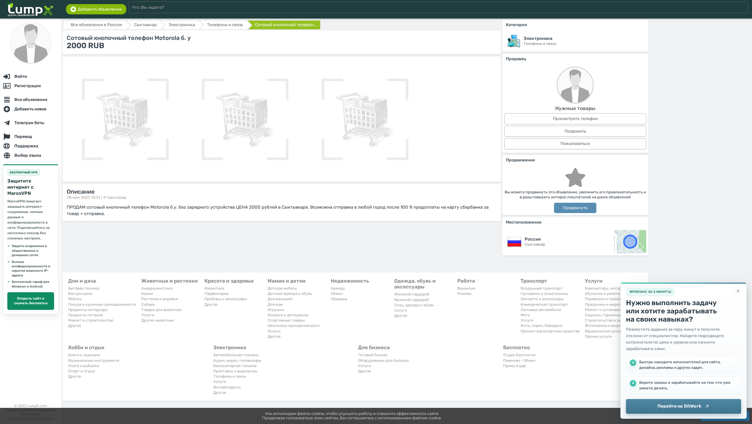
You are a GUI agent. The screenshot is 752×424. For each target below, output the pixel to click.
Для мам (275, 304)
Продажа (339, 299)
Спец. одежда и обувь (414, 305)
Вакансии (466, 288)
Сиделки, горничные (604, 315)
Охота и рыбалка (83, 366)
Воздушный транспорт (542, 288)
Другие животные (157, 320)
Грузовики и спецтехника (544, 293)
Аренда (338, 288)
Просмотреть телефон (575, 118)
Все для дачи (80, 293)
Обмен (337, 293)
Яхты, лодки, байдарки (542, 325)
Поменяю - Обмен (519, 360)
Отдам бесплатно (519, 355)
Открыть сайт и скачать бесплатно (31, 300)
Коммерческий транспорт (544, 304)
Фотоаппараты (227, 387)
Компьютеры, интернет (606, 288)
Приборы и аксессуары (225, 299)
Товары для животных (161, 310)
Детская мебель (282, 288)
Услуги (147, 315)
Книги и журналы (84, 355)
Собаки (148, 304)
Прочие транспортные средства (550, 331)
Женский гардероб (411, 294)
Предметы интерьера (88, 310)
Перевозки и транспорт (606, 299)
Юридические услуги (604, 331)
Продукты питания (85, 315)
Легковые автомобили (541, 310)
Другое (74, 325)
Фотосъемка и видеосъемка (610, 325)
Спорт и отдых (81, 371)
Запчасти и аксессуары (542, 299)
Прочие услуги (598, 336)
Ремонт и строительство (90, 320)
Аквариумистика (156, 288)
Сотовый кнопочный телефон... (286, 24)
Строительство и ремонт (608, 320)
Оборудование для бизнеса (383, 360)
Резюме (464, 293)
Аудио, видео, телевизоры (237, 360)
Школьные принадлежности (294, 325)
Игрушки (276, 310)
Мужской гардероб (411, 300)
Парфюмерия (216, 293)
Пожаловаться (575, 143)
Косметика (214, 288)
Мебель (75, 299)
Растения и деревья (159, 299)
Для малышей (280, 299)
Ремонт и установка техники (611, 310)
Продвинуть (575, 207)
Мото (525, 315)
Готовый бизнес (372, 355)
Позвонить (575, 131)
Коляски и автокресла (288, 315)
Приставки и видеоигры (235, 371)
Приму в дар (514, 366)
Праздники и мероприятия (609, 304)
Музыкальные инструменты (93, 360)
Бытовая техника (83, 288)
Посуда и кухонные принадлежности (102, 304)
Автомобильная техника (235, 355)
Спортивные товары (286, 320)
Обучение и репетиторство (610, 293)
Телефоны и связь (229, 376)
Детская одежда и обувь (290, 293)
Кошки (147, 293)
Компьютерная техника (234, 366)
